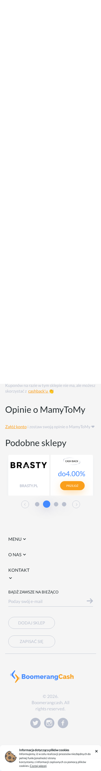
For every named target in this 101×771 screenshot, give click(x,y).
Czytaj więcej (38, 765)
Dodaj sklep (31, 622)
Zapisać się (32, 641)
